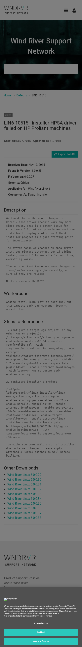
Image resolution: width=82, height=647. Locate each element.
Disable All (41, 632)
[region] (41, 617)
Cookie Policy (15, 616)
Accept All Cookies (41, 641)
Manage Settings (41, 623)
